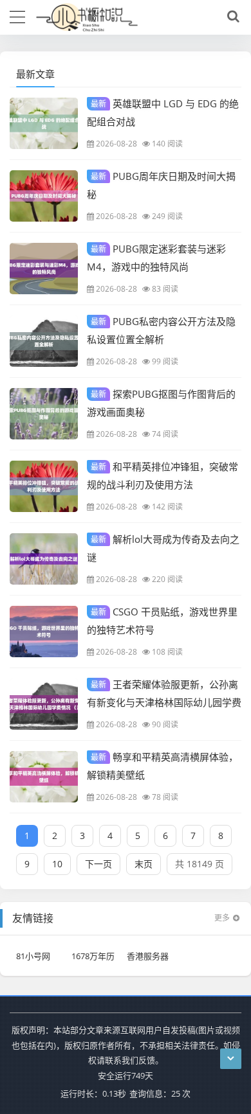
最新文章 (35, 73)
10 (57, 864)
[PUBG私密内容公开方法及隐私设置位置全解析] (44, 341)
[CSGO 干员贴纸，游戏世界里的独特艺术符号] (44, 631)
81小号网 (33, 956)
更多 (222, 917)
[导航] (17, 15)
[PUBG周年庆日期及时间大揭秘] (44, 196)
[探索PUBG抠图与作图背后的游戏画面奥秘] (44, 413)
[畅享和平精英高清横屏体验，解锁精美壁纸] (44, 776)
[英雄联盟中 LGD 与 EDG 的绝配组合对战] (44, 123)
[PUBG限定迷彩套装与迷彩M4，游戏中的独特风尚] (44, 268)
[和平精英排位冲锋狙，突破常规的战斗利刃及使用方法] (44, 486)
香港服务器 (148, 956)
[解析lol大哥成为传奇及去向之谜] (44, 559)
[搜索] (231, 17)
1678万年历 (93, 956)
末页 (144, 864)
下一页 (98, 864)
